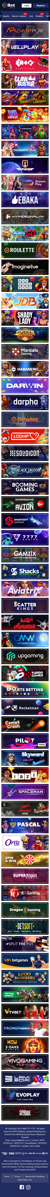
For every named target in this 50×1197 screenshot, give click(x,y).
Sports (6, 16)
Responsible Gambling (34, 1176)
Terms (6, 1176)
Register (41, 5)
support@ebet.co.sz (20, 1140)
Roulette (39, 15)
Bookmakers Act (25, 1180)
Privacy (17, 1176)
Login (26, 5)
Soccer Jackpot (19, 15)
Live (31, 16)
